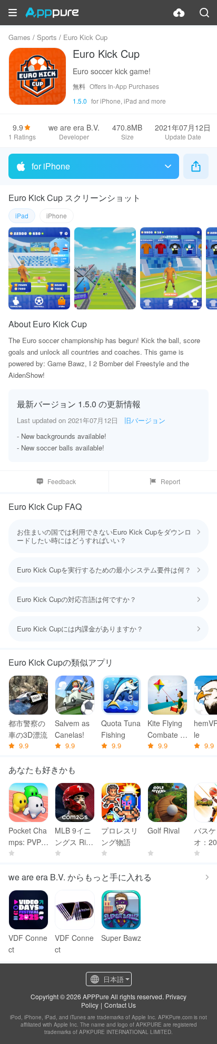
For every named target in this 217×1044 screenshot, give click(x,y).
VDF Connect (27, 943)
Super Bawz (121, 937)
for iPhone (51, 166)
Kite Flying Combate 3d (165, 729)
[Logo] (51, 12)
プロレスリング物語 (119, 836)
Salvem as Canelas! (72, 729)
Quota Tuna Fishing (121, 729)
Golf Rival (163, 830)
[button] (12, 12)
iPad (21, 215)
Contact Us (120, 1004)
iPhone (56, 215)
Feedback (61, 481)
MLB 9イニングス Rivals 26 (74, 836)
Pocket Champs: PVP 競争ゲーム (27, 836)
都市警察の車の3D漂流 (27, 729)
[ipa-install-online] (179, 12)
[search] (204, 12)
